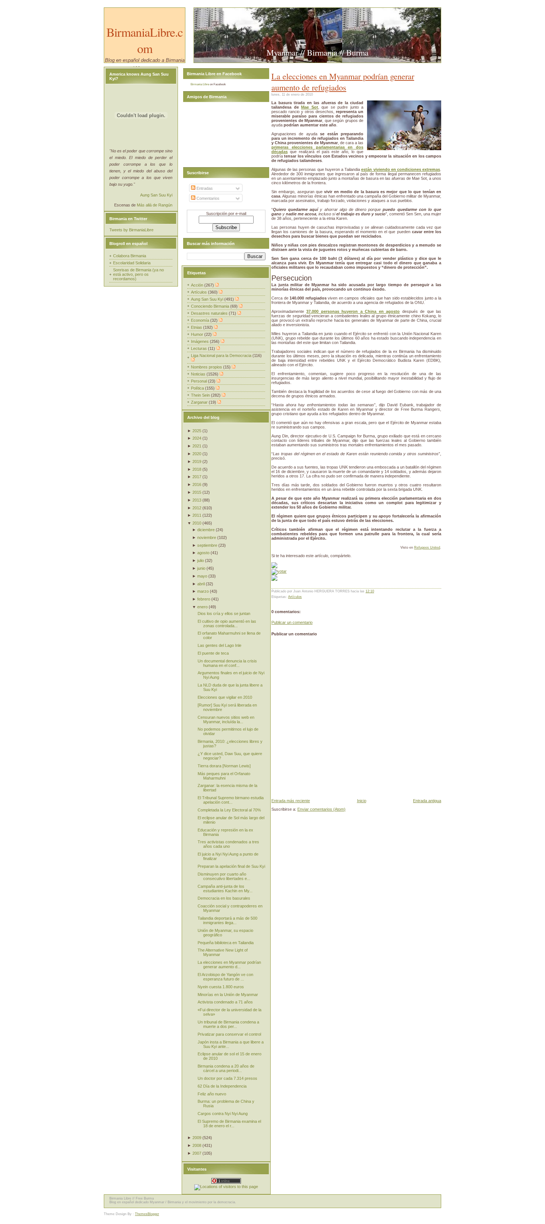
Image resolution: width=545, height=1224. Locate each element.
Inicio (361, 800)
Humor (197, 334)
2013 (196, 500)
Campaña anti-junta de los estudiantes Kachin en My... (225, 888)
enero (202, 607)
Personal (199, 381)
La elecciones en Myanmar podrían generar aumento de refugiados (342, 81)
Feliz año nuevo (212, 1094)
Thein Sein (201, 395)
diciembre (206, 529)
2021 (196, 446)
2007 (196, 1153)
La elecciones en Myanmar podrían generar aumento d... (229, 964)
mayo (202, 576)
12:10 (370, 591)
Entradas (204, 188)
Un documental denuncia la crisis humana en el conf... (227, 663)
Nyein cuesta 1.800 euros (221, 987)
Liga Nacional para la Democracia (221, 355)
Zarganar (200, 402)
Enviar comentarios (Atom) (321, 809)
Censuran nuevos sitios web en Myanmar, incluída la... (226, 719)
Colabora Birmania (129, 256)
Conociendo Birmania (210, 306)
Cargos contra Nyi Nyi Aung (223, 1113)
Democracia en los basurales (224, 898)
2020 (196, 453)
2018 (196, 469)
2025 (196, 431)
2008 (196, 1145)
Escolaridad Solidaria (132, 263)
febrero (203, 599)
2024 (196, 438)
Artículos (295, 597)
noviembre (206, 537)
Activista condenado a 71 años (225, 1002)
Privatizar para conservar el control (229, 1034)
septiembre (207, 545)
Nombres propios (207, 367)
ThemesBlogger (147, 1214)
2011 (196, 515)
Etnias (197, 327)
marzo (203, 591)
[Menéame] (274, 567)
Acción (197, 285)
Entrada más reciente (290, 800)
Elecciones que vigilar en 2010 (225, 697)
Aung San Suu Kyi (156, 195)
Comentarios (207, 198)
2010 (196, 523)
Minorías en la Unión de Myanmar (228, 994)
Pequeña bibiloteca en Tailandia (226, 942)
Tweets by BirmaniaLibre (131, 230)
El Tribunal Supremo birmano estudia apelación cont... (231, 799)
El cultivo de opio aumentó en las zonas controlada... (227, 623)
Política (198, 388)
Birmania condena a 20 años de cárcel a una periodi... (226, 1068)
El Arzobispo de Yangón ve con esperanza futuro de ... (225, 976)
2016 (196, 484)
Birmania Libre (200, 84)
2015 (196, 492)
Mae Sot (309, 107)
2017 (196, 476)
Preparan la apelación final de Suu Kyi (231, 866)
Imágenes (200, 341)
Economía (200, 320)
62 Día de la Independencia (222, 1086)
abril (201, 584)
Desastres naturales (210, 313)
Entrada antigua (427, 800)
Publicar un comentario (292, 622)
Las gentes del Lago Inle (219, 645)
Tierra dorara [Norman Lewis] (224, 766)
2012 (196, 508)
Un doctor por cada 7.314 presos (227, 1078)
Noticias (199, 374)
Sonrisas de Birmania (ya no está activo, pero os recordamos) (138, 274)
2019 (196, 461)
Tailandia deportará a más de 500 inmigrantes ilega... (227, 920)
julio (200, 560)
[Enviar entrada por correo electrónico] (375, 591)
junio (201, 568)
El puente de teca (213, 653)
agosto (203, 552)
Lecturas (199, 348)
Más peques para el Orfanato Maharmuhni (224, 775)
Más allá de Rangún (154, 205)
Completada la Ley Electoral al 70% (229, 810)
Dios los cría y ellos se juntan (224, 613)
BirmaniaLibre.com (144, 40)
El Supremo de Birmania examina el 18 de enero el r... (229, 1123)
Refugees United (427, 547)
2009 (196, 1137)
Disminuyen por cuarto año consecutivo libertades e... (224, 876)
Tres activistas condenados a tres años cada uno (228, 844)
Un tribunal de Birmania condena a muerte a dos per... (228, 1024)
